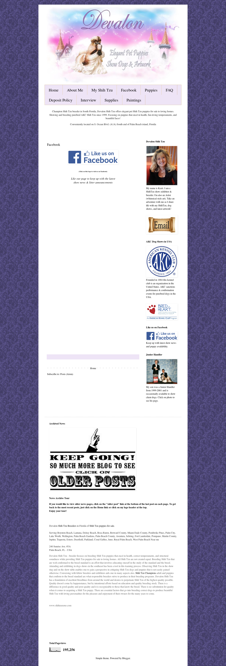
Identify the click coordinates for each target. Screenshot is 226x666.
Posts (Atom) (66, 374)
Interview (88, 100)
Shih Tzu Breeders (67, 525)
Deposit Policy (60, 100)
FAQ (169, 90)
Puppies (151, 90)
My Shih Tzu (102, 90)
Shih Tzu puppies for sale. (102, 525)
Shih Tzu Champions (145, 573)
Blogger (126, 658)
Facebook (129, 90)
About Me (75, 90)
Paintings (134, 100)
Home (54, 90)
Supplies (111, 100)
